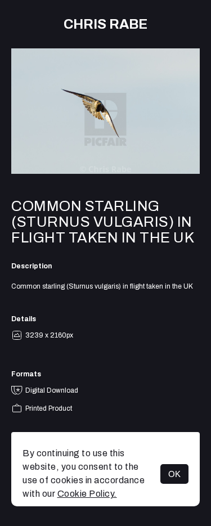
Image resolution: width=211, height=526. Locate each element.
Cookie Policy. (87, 493)
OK (174, 474)
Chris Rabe (105, 24)
